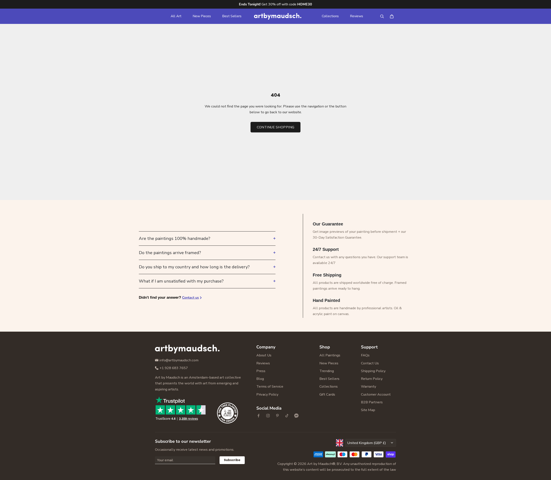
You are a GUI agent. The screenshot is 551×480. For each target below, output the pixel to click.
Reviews (356, 16)
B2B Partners (372, 402)
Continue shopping (275, 127)
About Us (263, 355)
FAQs (365, 355)
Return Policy (371, 378)
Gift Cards (327, 394)
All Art (176, 16)
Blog (260, 378)
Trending (326, 370)
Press (260, 370)
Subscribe (232, 460)
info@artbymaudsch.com (178, 360)
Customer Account (376, 394)
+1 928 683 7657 (173, 367)
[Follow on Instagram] (268, 415)
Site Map (368, 409)
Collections (330, 16)
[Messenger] (296, 415)
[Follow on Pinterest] (277, 415)
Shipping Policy (373, 370)
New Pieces (202, 16)
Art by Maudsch (319, 463)
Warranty (368, 386)
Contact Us (370, 363)
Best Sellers (231, 16)
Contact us (190, 297)
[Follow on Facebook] (258, 415)
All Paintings (329, 355)
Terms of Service (269, 386)
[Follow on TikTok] (287, 415)
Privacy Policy (267, 394)
